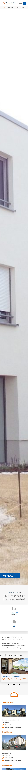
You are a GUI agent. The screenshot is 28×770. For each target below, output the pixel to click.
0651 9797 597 (9, 7)
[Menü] (20, 3)
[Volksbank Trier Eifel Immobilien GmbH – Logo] (11, 4)
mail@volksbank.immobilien (13, 727)
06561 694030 (20, 7)
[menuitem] (20, 3)
